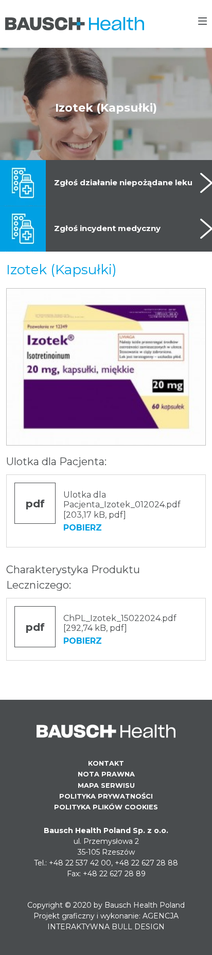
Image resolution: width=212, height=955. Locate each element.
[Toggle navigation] (202, 22)
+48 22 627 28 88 (146, 863)
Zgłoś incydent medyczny (107, 228)
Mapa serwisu (106, 785)
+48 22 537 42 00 (80, 863)
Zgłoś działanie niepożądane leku (123, 182)
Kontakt (106, 763)
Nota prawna (106, 774)
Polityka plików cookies (106, 807)
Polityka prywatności (106, 796)
